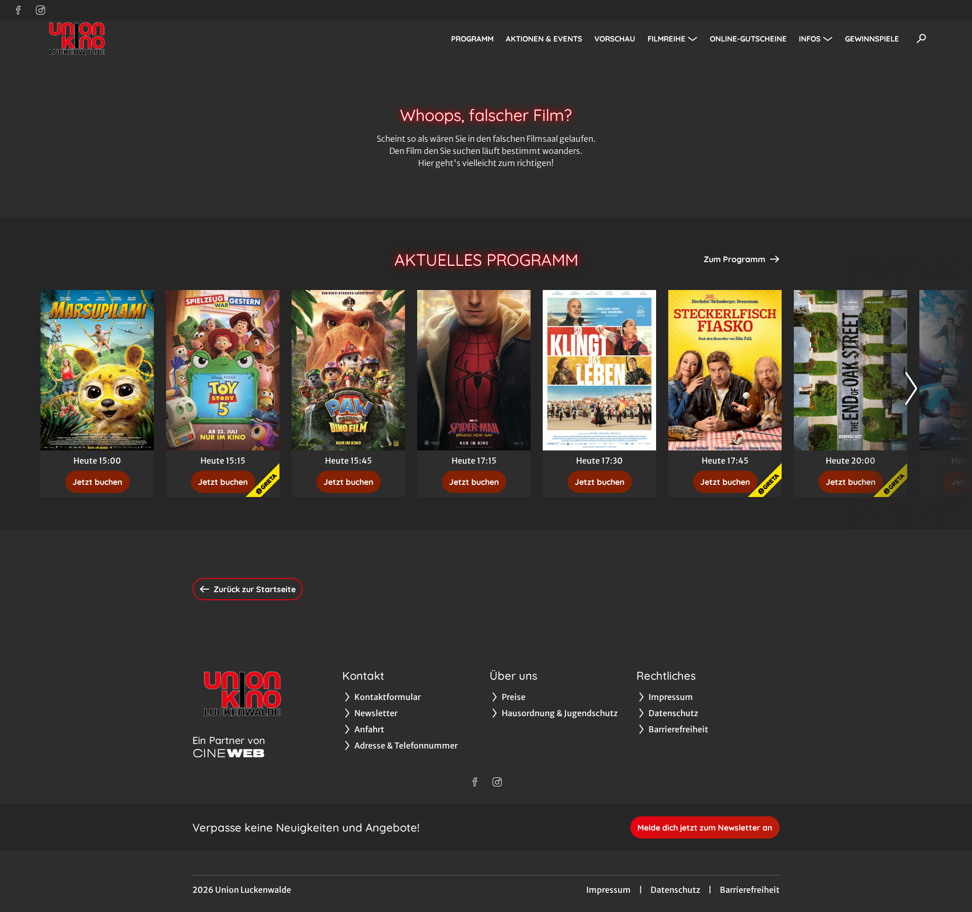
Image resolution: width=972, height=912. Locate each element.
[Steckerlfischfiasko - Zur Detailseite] (725, 370)
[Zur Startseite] (111, 38)
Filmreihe (666, 39)
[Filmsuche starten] (921, 38)
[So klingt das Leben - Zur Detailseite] (599, 370)
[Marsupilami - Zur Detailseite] (97, 370)
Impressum (608, 890)
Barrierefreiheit (750, 890)
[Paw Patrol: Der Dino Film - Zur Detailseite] (348, 370)
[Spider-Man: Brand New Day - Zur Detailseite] (474, 370)
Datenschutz (675, 890)
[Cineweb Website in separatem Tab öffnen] (228, 753)
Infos (810, 39)
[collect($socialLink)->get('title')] (18, 10)
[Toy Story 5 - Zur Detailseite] (222, 370)
